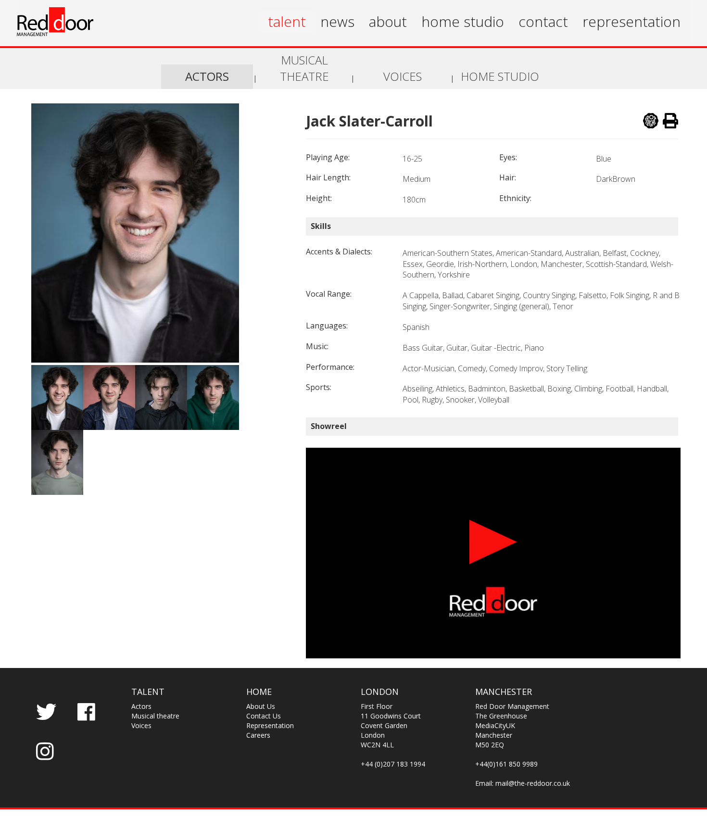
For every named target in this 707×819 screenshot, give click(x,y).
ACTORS (207, 76)
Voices (141, 725)
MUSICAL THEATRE (304, 68)
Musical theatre (155, 715)
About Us (260, 706)
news (337, 21)
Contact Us (263, 715)
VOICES (402, 76)
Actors (141, 706)
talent (287, 21)
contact (543, 21)
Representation (270, 725)
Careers (258, 735)
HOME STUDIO (500, 76)
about (388, 21)
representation (631, 21)
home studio (462, 21)
